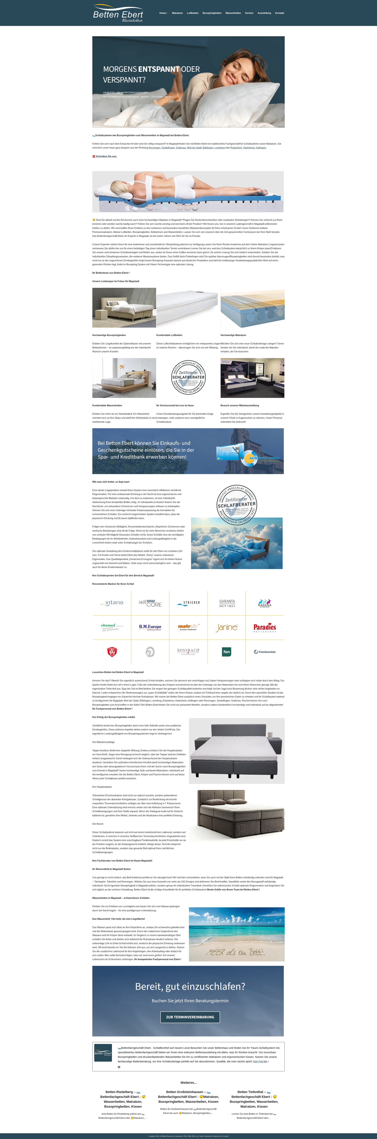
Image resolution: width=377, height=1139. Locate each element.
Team (201, 1136)
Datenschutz (217, 1136)
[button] (167, 13)
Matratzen (177, 13)
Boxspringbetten (212, 13)
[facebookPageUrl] (119, 1067)
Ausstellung (264, 13)
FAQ (185, 1136)
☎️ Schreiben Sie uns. (104, 156)
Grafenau (181, 147)
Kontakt (279, 13)
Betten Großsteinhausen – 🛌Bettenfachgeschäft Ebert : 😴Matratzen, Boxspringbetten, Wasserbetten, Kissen (188, 1096)
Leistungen (178, 1136)
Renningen (154, 147)
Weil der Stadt (194, 147)
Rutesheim (236, 147)
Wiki (189, 1136)
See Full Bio (260, 1061)
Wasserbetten (233, 13)
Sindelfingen (168, 147)
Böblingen (208, 147)
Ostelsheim (249, 147)
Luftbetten (193, 13)
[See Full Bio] (268, 1061)
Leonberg (220, 147)
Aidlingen (261, 147)
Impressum (208, 1136)
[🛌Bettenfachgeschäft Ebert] (118, 13)
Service (249, 13)
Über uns (195, 1136)
